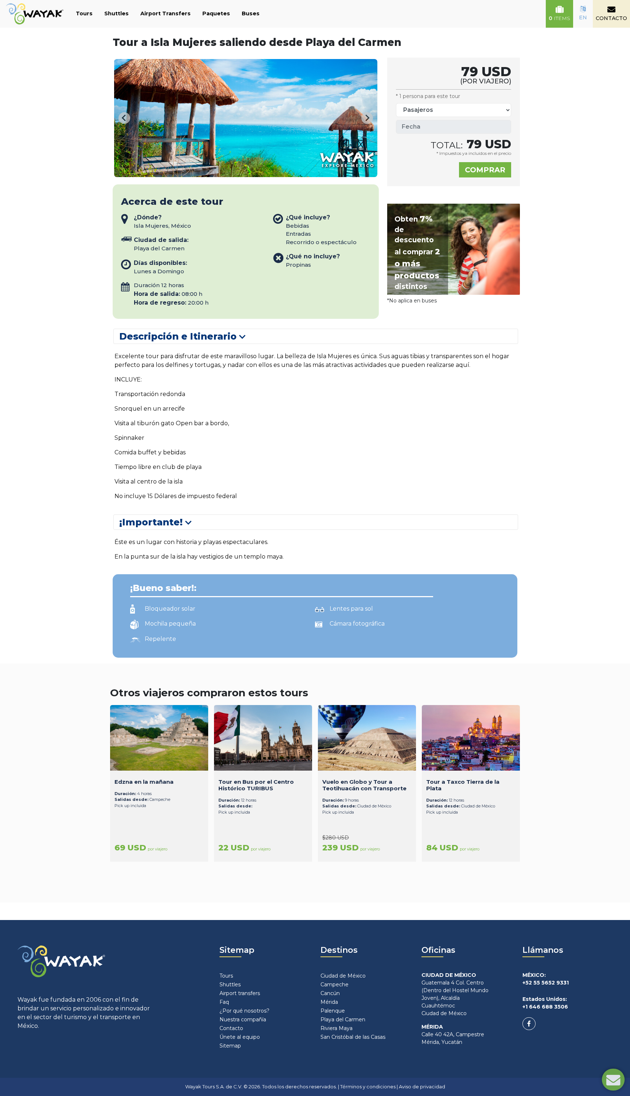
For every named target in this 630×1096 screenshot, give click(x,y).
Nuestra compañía (242, 1019)
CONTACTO (611, 18)
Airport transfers (239, 993)
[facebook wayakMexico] (529, 1023)
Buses (251, 13)
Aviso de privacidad (422, 1086)
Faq (224, 1002)
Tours (84, 13)
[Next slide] (367, 118)
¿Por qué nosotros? (244, 1010)
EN (583, 17)
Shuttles (116, 13)
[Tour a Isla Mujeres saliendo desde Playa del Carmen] (251, 172)
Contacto (231, 1028)
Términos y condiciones (368, 1086)
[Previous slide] (124, 118)
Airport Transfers (165, 13)
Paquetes (216, 13)
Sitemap (230, 1045)
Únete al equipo (239, 1037)
